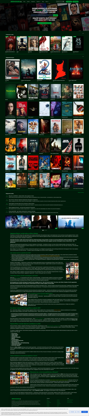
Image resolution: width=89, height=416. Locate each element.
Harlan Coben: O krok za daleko (78, 188)
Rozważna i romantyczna (66, 134)
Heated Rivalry (53, 188)
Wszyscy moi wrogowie (77, 134)
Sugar (18, 153)
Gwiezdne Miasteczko (65, 153)
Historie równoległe (76, 99)
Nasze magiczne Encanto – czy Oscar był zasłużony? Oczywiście (22, 207)
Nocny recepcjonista (65, 188)
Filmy (24, 1)
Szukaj (55, 15)
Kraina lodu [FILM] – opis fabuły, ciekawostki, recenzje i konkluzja (22, 211)
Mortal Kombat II (76, 51)
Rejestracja (75, 1)
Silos (6, 153)
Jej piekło (52, 117)
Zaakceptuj (84, 411)
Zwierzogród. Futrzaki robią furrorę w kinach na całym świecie (21, 203)
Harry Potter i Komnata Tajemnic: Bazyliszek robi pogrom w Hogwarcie (23, 199)
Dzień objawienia (64, 51)
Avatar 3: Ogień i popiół (72, 80)
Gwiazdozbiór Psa (31, 99)
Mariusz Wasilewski (70, 402)
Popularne (33, 1)
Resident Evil (53, 99)
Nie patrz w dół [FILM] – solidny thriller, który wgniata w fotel (21, 195)
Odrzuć (78, 411)
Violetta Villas (41, 134)
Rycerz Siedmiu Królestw (55, 153)
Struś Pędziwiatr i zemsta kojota (78, 117)
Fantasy (48, 406)
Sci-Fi (58, 406)
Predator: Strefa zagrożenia (26, 80)
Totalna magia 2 (30, 117)
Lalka (17, 51)
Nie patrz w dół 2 (8, 134)
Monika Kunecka (69, 401)
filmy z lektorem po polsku (43, 294)
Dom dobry (7, 80)
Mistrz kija (7, 188)
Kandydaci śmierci (65, 117)
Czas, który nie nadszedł (21, 117)
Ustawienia (72, 411)
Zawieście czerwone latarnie (10, 51)
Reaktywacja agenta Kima (77, 153)
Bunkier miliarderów (31, 188)
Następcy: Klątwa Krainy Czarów (56, 51)
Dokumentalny (49, 402)
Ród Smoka (41, 153)
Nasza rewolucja (53, 134)
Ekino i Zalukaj (17, 277)
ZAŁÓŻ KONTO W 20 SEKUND (44, 23)
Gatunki (38, 1)
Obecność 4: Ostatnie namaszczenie (59, 80)
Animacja (48, 401)
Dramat (48, 403)
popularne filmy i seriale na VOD (53, 325)
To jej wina (41, 188)
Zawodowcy (30, 51)
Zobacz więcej (81, 192)
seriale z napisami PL (40, 318)
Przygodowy (59, 403)
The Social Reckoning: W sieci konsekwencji (12, 117)
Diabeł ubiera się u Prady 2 (43, 51)
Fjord (40, 99)
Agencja (29, 153)
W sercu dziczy (64, 99)
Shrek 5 (6, 99)
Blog (43, 1)
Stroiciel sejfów (19, 134)
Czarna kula (41, 117)
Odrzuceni (18, 188)
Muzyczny (58, 402)
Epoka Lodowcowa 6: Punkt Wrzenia (34, 134)
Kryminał (58, 401)
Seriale (28, 1)
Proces (18, 99)
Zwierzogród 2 (39, 80)
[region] (44, 411)
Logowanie (69, 1)
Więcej (47, 1)
